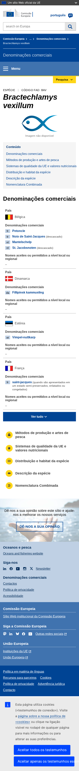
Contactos (10, 583)
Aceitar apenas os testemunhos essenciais (46, 761)
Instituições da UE (15, 651)
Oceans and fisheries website (23, 553)
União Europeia (14, 657)
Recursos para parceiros (19, 677)
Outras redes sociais (49, 633)
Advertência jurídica (51, 684)
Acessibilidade (13, 596)
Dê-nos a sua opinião (40, 527)
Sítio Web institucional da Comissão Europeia (34, 616)
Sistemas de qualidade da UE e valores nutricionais (41, 166)
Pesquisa (70, 26)
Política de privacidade (18, 589)
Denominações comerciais (51, 39)
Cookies (45, 677)
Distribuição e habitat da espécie (28, 172)
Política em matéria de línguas (23, 671)
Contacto (9, 690)
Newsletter (43, 568)
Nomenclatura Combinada (24, 184)
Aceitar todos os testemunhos (42, 750)
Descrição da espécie (21, 178)
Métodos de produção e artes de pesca (32, 160)
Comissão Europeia (14, 39)
